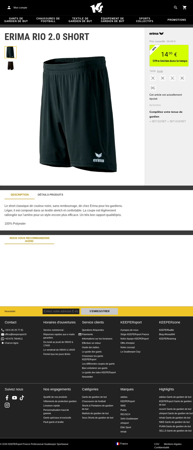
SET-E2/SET (159, 121)
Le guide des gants (92, 351)
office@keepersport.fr (16, 334)
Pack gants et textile (53, 422)
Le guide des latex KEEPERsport (99, 372)
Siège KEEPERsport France (134, 334)
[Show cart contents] (184, 7)
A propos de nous (129, 330)
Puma (123, 410)
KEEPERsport (131, 322)
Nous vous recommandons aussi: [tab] (29, 240)
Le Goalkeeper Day (130, 351)
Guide (160, 71)
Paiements (87, 334)
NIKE (123, 405)
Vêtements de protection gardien (60, 401)
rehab (123, 431)
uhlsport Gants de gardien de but (176, 413)
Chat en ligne (11, 343)
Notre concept (127, 347)
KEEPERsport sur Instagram (7, 405)
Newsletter (10, 311)
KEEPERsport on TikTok (21, 397)
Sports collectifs (144, 20)
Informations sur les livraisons (97, 338)
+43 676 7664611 (14, 338)
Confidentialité (161, 447)
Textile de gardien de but (80, 20)
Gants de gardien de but (16, 20)
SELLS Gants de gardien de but (175, 430)
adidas (123, 397)
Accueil (96, 7)
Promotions (177, 19)
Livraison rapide (51, 405)
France (124, 443)
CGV (156, 444)
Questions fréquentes (93, 330)
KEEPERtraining (167, 338)
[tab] (11, 52)
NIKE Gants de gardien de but (174, 422)
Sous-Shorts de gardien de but (97, 417)
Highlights (166, 389)
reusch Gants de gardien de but (175, 409)
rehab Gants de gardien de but (174, 417)
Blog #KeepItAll (167, 334)
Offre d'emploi (127, 343)
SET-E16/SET (178, 121)
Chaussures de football (48, 20)
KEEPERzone (169, 322)
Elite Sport (125, 427)
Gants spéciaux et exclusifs (57, 417)
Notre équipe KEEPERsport (134, 338)
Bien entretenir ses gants (94, 368)
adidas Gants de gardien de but (175, 397)
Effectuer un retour (91, 343)
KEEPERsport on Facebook (7, 397)
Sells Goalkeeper (129, 418)
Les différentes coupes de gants (98, 363)
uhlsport (124, 423)
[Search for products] (175, 7)
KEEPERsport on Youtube (14, 397)
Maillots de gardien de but (95, 413)
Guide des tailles (90, 347)
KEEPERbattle (166, 330)
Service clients (93, 322)
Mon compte (20, 7)
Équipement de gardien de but (112, 20)
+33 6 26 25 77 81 (14, 330)
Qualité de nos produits (55, 397)
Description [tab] (20, 194)
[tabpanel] (66, 214)
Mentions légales (173, 444)
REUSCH (125, 414)
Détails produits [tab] (50, 194)
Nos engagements (57, 389)
